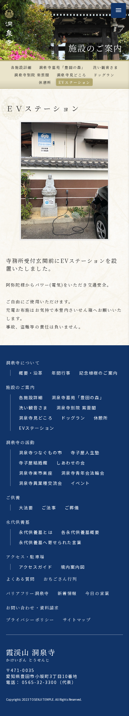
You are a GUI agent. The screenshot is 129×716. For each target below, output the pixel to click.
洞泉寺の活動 (20, 442)
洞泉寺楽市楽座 (36, 473)
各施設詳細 (21, 67)
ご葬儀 (72, 508)
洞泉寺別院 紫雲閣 (32, 74)
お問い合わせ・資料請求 (32, 608)
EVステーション (74, 82)
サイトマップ (77, 620)
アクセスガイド (35, 567)
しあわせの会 (71, 463)
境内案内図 (73, 567)
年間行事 (61, 373)
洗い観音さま (105, 67)
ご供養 (13, 497)
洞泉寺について (23, 363)
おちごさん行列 (60, 579)
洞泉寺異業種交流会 (40, 483)
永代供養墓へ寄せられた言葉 (50, 542)
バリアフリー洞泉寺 (27, 593)
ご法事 (49, 508)
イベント (80, 483)
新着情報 (67, 593)
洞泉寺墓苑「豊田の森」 (62, 67)
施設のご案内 (20, 387)
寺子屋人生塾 (85, 452)
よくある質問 (20, 579)
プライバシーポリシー (30, 620)
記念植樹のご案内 (98, 373)
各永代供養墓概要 (80, 532)
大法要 (26, 508)
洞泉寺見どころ (71, 74)
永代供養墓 (18, 522)
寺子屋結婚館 (33, 463)
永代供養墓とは (36, 532)
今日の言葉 (97, 593)
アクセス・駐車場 (25, 557)
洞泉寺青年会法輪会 (83, 473)
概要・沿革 (31, 373)
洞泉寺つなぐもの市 (40, 452)
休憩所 (45, 82)
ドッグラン (104, 74)
